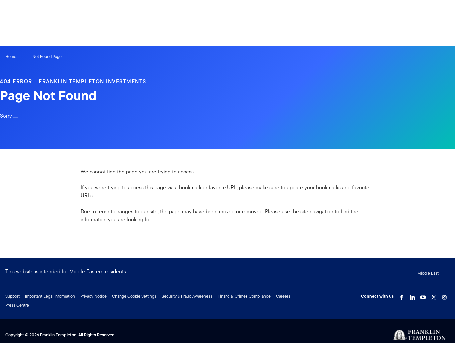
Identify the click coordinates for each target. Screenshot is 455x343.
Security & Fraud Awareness (187, 296)
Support (12, 296)
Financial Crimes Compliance (244, 296)
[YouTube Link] (423, 295)
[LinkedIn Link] (412, 295)
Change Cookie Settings (134, 296)
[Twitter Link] (433, 295)
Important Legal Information (50, 296)
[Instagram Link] (444, 295)
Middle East (428, 273)
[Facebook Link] (401, 295)
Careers (283, 296)
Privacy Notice (93, 296)
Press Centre (17, 305)
